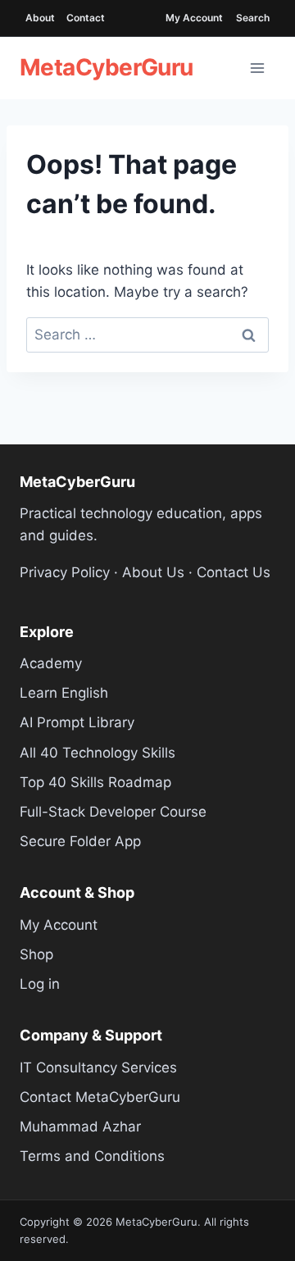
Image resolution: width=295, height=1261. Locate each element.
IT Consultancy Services (98, 1067)
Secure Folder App (80, 841)
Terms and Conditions (92, 1156)
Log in (40, 984)
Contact (85, 17)
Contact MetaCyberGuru (100, 1097)
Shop (36, 954)
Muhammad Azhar (80, 1126)
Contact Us (233, 572)
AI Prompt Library (77, 722)
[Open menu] (257, 68)
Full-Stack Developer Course (113, 811)
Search (253, 17)
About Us (153, 572)
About (40, 17)
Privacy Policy (65, 572)
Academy (51, 663)
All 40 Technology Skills (97, 752)
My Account (194, 17)
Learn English (64, 693)
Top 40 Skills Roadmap (95, 782)
